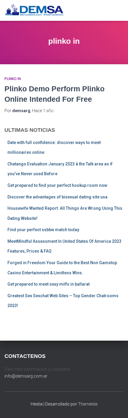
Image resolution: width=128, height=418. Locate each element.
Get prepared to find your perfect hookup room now (57, 185)
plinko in (12, 79)
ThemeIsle (87, 404)
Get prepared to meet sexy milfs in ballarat (48, 284)
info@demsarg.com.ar (25, 376)
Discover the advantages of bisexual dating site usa (57, 197)
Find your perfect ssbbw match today (43, 229)
